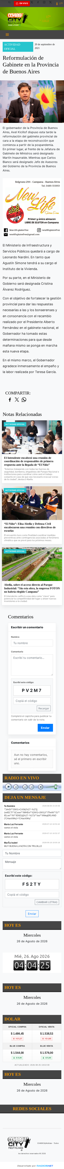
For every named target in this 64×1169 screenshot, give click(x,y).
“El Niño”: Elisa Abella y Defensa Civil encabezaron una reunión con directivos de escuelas (30, 527)
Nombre (15, 637)
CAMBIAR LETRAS (46, 902)
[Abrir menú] (7, 35)
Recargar (43, 708)
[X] (33, 4)
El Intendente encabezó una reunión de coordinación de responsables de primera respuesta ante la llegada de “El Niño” (28, 461)
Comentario (17, 651)
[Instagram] (45, 4)
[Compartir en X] (17, 400)
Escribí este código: (23, 682)
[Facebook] (39, 4)
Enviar (45, 728)
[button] (11, 4)
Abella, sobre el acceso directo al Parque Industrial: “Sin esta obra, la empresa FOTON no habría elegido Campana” (32, 588)
